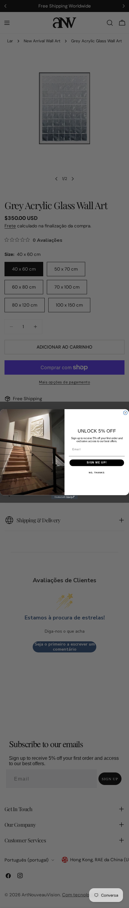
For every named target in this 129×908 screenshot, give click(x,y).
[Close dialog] (125, 413)
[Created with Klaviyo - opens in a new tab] (64, 497)
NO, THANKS (96, 473)
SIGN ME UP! (97, 462)
